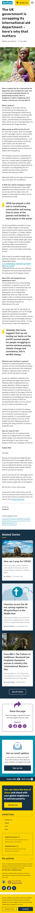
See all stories (17, 692)
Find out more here (17, 499)
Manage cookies (9, 909)
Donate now (13, 805)
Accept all (25, 909)
